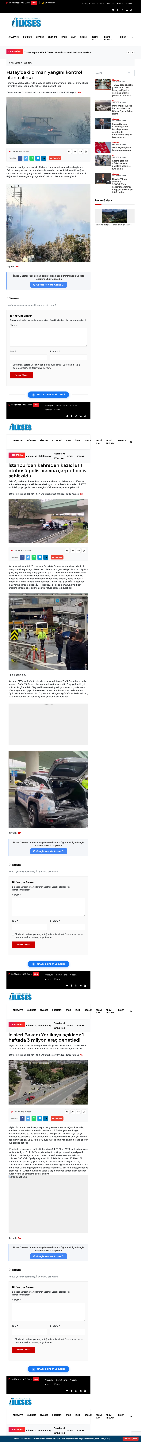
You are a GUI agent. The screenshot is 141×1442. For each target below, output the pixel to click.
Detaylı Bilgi (105, 1439)
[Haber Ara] (132, 38)
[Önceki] (128, 52)
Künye (129, 3)
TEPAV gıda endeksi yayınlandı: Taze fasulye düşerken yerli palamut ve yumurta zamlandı (122, 90)
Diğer (123, 37)
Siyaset (40, 37)
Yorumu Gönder (21, 375)
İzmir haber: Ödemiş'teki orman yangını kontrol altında (73, 456)
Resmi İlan (95, 38)
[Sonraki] (132, 52)
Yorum (14, 325)
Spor (64, 37)
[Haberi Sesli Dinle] (69, 151)
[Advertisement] (92, 23)
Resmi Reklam (108, 38)
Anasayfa (86, 3)
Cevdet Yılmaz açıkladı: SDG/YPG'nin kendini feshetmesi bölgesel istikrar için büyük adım (122, 186)
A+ (80, 151)
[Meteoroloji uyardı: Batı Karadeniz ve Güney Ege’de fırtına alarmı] (103, 105)
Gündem (27, 37)
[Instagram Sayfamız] (122, 10)
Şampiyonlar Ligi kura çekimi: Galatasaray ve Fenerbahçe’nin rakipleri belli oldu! (46, 456)
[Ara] (129, 73)
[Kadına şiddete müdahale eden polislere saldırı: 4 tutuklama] (103, 160)
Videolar (110, 3)
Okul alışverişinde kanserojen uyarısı (121, 148)
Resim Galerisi (98, 3)
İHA (79, 92)
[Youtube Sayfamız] (131, 10)
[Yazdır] (86, 151)
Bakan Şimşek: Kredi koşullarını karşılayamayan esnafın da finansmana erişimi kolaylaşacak (122, 131)
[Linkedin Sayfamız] (127, 10)
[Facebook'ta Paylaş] (20, 158)
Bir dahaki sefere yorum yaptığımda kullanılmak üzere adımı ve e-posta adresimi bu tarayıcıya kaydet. (47, 366)
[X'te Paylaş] (26, 158)
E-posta (55, 351)
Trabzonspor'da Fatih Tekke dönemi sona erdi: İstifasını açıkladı (57, 52)
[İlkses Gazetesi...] (26, 21)
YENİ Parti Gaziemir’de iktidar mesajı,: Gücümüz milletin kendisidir (83, 456)
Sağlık (83, 37)
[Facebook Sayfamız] (117, 10)
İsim (13, 351)
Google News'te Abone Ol (50, 284)
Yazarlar (120, 3)
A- (75, 151)
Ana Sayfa (15, 63)
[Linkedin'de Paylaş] (43, 158)
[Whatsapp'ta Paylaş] (31, 158)
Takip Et (56, 158)
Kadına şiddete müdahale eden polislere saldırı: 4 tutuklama (121, 164)
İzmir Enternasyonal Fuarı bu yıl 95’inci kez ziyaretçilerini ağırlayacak (61, 456)
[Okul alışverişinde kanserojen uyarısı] (103, 147)
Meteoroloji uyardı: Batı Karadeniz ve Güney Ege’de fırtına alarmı (122, 109)
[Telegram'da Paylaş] (37, 158)
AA (81, 1055)
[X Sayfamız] (113, 10)
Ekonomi (52, 37)
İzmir (73, 37)
